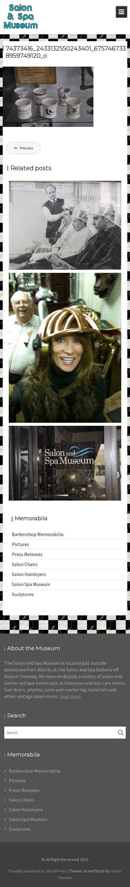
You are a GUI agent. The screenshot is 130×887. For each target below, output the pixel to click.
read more (70, 696)
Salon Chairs (24, 564)
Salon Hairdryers (29, 574)
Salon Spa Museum (31, 584)
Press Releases (27, 554)
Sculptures (23, 594)
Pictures (20, 544)
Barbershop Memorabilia (37, 534)
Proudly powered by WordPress (37, 871)
